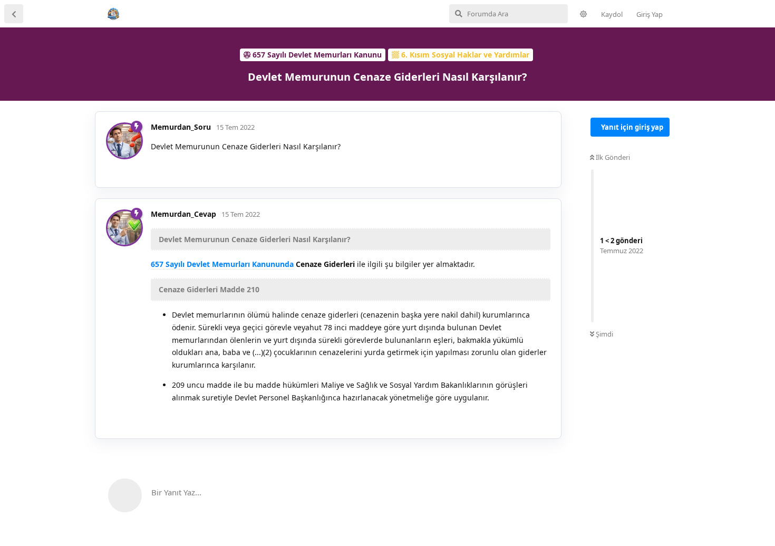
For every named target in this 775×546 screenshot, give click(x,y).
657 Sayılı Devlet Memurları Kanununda (222, 264)
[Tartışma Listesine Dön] (13, 13)
